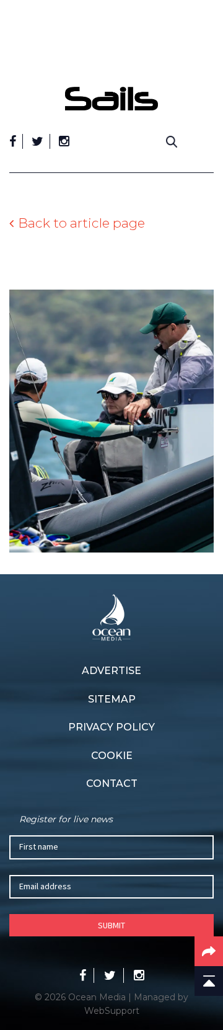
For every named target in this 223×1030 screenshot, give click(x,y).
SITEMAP (112, 699)
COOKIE (112, 755)
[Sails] (111, 98)
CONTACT (112, 783)
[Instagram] (64, 141)
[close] (207, 77)
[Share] (209, 951)
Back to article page (81, 223)
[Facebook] (12, 141)
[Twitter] (37, 141)
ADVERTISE (111, 671)
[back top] (209, 981)
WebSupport (111, 1010)
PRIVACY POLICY (111, 727)
